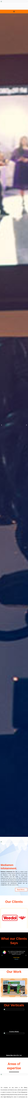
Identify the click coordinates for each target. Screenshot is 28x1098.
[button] (14, 11)
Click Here (14, 833)
